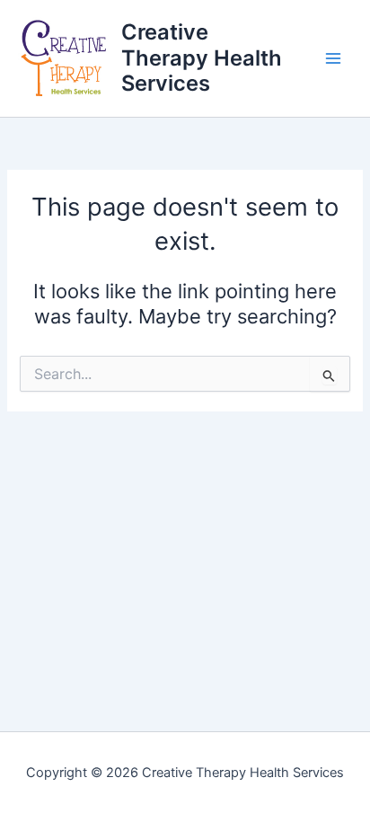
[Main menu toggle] (333, 58)
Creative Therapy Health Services (201, 57)
